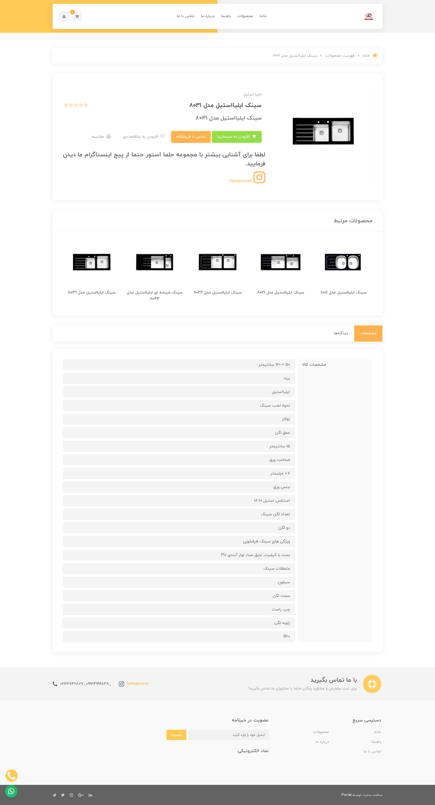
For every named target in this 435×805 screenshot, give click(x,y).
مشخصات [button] (368, 333)
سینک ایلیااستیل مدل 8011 (343, 292)
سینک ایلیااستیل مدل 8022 (218, 292)
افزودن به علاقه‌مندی (141, 136)
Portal (346, 795)
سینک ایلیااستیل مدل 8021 (280, 292)
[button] (77, 16)
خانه (263, 16)
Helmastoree (241, 181)
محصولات (245, 16)
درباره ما (207, 16)
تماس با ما (185, 16)
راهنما (226, 16)
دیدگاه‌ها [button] (341, 333)
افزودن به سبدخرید (234, 136)
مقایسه (98, 136)
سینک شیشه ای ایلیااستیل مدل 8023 (154, 296)
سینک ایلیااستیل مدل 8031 (92, 292)
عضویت (176, 735)
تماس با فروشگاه (191, 136)
